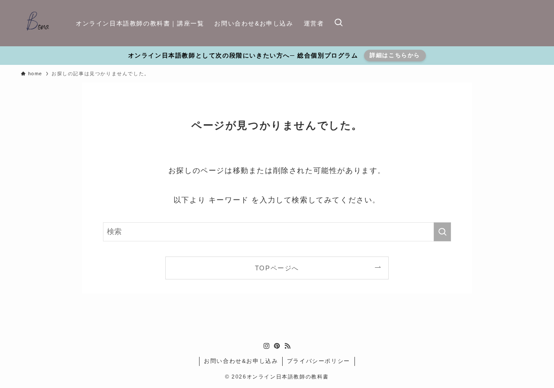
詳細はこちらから (395, 55)
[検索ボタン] (338, 23)
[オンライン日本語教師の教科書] (37, 23)
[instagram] (267, 346)
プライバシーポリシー (318, 361)
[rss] (287, 346)
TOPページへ (277, 268)
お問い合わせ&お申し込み (241, 361)
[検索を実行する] (442, 231)
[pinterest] (277, 346)
